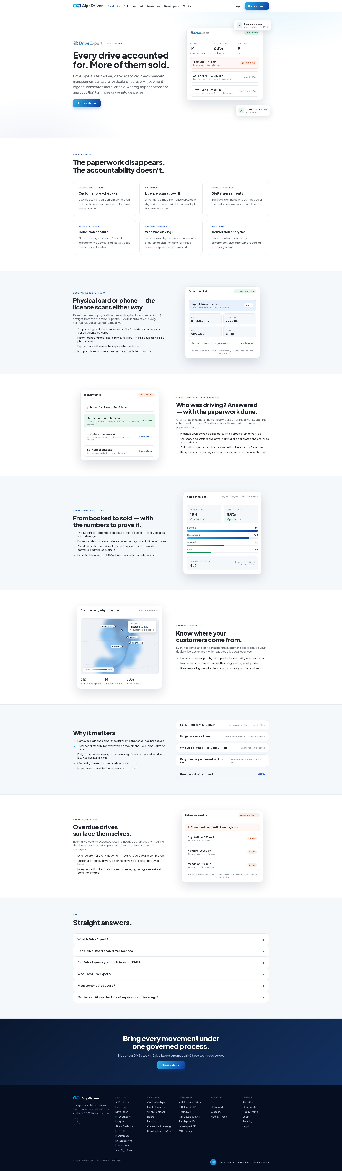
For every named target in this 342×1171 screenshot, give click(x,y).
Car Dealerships (156, 1102)
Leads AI (120, 1131)
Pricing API (185, 1111)
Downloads (217, 1107)
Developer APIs (124, 1140)
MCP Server (185, 1131)
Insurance (152, 1121)
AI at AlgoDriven (124, 1150)
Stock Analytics (124, 1126)
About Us (248, 1102)
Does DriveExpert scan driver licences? (105, 951)
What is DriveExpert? (92, 939)
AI (141, 6)
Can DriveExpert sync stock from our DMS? (108, 962)
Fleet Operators (156, 1107)
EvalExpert (121, 1107)
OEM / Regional (156, 1111)
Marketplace (122, 1135)
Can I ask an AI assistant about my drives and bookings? (117, 997)
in (76, 1121)
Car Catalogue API (189, 1116)
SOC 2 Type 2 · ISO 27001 (234, 1162)
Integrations (122, 1145)
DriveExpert (122, 1111)
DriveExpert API (187, 1126)
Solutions (130, 6)
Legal (246, 1126)
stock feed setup (210, 1055)
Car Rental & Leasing (159, 1126)
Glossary (216, 1111)
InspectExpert (123, 1116)
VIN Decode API (187, 1107)
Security (247, 1121)
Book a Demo (250, 1111)
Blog (213, 1102)
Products (114, 6)
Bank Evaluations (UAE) (160, 1131)
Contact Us (249, 1107)
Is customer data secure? (96, 985)
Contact (188, 6)
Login (238, 6)
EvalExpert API (187, 1121)
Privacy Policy (260, 1162)
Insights (120, 1121)
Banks (150, 1116)
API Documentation (190, 1102)
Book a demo (256, 6)
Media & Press (219, 1116)
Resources (153, 6)
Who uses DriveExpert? (94, 974)
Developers (171, 6)
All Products (122, 1102)
